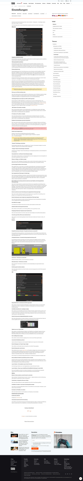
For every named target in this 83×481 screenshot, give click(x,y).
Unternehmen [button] (68, 3)
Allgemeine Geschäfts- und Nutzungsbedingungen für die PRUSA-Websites (47, 472)
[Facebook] (65, 474)
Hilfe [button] (58, 3)
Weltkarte (35, 460)
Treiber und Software (57, 464)
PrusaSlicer (56, 460)
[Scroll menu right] (71, 3)
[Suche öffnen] (59, 1)
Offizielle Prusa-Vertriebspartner (67, 464)
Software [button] (43, 3)
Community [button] (54, 3)
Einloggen (23, 416)
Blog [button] (64, 3)
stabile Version (24, 350)
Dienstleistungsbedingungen (47, 451)
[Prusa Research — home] (13, 3)
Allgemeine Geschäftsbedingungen (29, 472)
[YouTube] (71, 474)
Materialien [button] (25, 3)
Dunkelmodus (18, 397)
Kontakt (65, 465)
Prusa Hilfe (46, 460)
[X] (69, 474)
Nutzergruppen (36, 463)
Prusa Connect (56, 463)
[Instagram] (67, 474)
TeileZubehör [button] (31, 3)
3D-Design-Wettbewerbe (26, 465)
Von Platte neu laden (33, 105)
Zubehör (12, 464)
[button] (53, 15)
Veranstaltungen (37, 464)
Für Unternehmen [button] (38, 3)
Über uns (65, 460)
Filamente (12, 463)
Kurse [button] (61, 3)
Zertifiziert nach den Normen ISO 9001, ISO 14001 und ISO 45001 (68, 467)
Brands (25, 466)
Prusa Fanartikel (13, 465)
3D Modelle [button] (49, 3)
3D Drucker (13, 460)
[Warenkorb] (71, 1)
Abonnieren (35, 448)
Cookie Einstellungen (27, 475)
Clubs (25, 463)
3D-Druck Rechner (47, 463)
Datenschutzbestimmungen (38, 451)
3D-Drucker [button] (19, 3)
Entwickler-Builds (17, 137)
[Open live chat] (80, 478)
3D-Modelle (26, 460)
